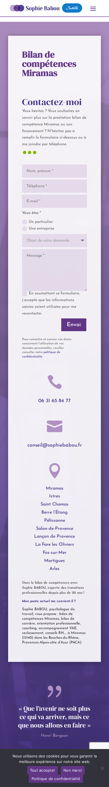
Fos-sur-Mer (55, 552)
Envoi (74, 325)
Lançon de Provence (54, 536)
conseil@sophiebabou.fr (54, 445)
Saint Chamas (54, 504)
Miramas (54, 488)
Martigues (54, 561)
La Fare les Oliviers (54, 544)
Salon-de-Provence (54, 528)
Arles (54, 569)
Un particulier (41, 222)
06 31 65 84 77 (54, 401)
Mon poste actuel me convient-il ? (49, 601)
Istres (54, 496)
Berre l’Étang (54, 512)
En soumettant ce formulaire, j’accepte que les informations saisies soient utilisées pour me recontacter (51, 303)
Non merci (72, 770)
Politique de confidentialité (56, 778)
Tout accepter (42, 770)
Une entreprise (41, 228)
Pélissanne (54, 520)
